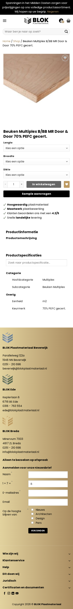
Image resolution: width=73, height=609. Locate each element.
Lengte (8, 142)
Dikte (6, 169)
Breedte (8, 156)
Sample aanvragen (36, 194)
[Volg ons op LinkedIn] (13, 593)
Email (6, 502)
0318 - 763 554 (12, 406)
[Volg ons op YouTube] (17, 593)
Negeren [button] (53, 12)
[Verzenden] (66, 31)
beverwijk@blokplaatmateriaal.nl (25, 368)
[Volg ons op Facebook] (4, 593)
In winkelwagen (43, 184)
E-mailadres (11, 493)
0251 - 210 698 (12, 364)
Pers (39, 523)
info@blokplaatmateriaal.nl (21, 452)
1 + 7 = (7, 483)
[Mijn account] (61, 20)
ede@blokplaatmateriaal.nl (21, 410)
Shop (16, 41)
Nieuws (40, 510)
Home (7, 41)
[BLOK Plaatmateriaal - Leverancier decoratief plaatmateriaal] (36, 20)
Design (40, 518)
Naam (7, 474)
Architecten (44, 514)
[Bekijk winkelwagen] (68, 20)
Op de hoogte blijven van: (12, 513)
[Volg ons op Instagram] (8, 593)
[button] (5, 20)
